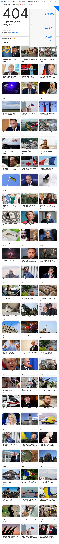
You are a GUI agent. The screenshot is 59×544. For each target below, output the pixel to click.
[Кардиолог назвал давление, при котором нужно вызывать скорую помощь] (29, 514)
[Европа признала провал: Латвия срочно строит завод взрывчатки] (29, 127)
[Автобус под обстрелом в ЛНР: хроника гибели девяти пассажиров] (11, 403)
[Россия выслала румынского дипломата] (11, 275)
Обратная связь (55, 543)
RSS (14, 543)
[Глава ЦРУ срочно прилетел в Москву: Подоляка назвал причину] (29, 275)
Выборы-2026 (7, 4)
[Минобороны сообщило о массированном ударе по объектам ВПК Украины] (11, 109)
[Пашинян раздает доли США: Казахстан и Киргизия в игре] (48, 477)
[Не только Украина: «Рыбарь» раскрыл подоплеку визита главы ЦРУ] (48, 256)
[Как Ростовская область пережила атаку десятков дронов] (48, 183)
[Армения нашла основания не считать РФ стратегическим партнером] (29, 183)
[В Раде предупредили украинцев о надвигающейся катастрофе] (11, 183)
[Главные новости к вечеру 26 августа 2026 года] (11, 477)
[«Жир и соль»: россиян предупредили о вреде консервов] (29, 458)
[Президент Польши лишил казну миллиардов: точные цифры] (11, 127)
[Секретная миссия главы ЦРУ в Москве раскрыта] (11, 440)
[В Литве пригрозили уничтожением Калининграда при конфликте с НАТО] (29, 54)
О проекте (17, 543)
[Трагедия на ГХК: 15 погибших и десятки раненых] (29, 164)
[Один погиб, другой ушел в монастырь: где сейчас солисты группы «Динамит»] (48, 201)
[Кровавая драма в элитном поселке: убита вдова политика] (11, 91)
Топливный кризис (29, 4)
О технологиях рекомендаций (25, 543)
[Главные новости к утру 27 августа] (48, 127)
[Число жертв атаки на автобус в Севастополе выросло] (11, 146)
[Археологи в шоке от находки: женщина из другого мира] (11, 238)
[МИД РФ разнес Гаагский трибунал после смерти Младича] (29, 532)
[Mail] (2, 1)
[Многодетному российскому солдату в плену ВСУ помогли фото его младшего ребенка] (48, 54)
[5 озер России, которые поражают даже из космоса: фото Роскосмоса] (11, 514)
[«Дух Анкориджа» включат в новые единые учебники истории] (48, 532)
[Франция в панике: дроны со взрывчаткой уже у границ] (48, 164)
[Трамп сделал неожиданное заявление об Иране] (11, 458)
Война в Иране (16, 4)
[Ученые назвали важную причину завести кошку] (11, 311)
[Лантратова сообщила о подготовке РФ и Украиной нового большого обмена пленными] (48, 238)
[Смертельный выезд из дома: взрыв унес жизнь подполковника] (48, 422)
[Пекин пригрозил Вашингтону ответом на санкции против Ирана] (48, 366)
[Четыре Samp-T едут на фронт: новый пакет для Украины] (29, 311)
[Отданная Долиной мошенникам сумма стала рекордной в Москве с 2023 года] (48, 91)
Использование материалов (47, 543)
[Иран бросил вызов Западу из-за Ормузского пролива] (11, 532)
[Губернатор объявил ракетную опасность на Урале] (29, 385)
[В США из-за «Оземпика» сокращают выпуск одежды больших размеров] (11, 201)
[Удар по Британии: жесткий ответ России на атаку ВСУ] (29, 109)
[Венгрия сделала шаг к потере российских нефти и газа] (11, 330)
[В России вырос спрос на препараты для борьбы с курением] (11, 348)
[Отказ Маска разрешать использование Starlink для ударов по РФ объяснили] (48, 275)
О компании (5, 543)
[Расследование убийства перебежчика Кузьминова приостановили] (48, 146)
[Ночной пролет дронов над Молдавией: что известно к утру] (29, 477)
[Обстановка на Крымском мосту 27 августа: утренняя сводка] (29, 495)
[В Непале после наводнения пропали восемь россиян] (48, 348)
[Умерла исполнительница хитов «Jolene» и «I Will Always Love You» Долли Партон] (29, 72)
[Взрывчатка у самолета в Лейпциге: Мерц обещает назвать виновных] (48, 72)
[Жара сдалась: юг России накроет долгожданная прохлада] (11, 385)
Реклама (9, 543)
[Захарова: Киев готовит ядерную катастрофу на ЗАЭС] (11, 422)
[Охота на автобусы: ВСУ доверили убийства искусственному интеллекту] (48, 219)
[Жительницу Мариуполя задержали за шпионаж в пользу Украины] (48, 514)
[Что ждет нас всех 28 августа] (11, 256)
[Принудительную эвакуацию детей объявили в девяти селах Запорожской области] (48, 495)
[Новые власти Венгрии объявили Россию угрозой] (29, 403)
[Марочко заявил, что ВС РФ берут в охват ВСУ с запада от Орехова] (48, 385)
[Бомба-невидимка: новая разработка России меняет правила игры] (48, 330)
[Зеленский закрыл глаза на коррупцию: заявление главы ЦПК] (29, 440)
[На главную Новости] (6, 1)
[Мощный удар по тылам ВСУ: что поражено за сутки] (29, 330)
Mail (1, 543)
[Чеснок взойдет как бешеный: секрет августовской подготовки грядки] (48, 440)
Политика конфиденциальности (36, 543)
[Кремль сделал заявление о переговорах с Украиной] (11, 72)
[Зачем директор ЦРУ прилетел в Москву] (11, 219)
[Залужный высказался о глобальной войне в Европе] (11, 54)
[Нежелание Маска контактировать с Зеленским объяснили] (11, 164)
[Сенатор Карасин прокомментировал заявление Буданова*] (29, 256)
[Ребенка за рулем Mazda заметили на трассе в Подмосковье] (11, 293)
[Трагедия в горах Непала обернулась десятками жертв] (29, 293)
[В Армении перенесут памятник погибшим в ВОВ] (29, 422)
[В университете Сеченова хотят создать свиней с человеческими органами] (48, 293)
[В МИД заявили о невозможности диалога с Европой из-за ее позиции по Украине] (48, 458)
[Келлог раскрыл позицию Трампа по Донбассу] (29, 348)
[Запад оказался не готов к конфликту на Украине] (11, 495)
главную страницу (15, 32)
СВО (22, 4)
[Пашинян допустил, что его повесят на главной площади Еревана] (29, 366)
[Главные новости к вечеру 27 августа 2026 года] (29, 201)
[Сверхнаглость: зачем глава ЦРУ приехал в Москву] (48, 109)
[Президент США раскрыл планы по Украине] (29, 91)
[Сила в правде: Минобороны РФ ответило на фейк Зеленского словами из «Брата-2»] (48, 403)
